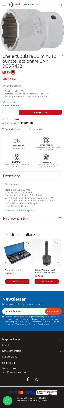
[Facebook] (27, 379)
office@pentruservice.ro (16, 372)
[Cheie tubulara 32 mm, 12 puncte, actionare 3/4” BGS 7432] (32, 30)
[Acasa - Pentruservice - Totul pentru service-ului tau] (23, 4)
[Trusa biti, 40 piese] (17, 253)
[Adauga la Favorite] (27, 243)
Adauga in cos (40, 112)
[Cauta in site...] (54, 4)
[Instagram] (36, 379)
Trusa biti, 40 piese (13, 270)
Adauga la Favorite (13, 129)
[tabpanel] (32, 30)
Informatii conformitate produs (19, 210)
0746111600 (11, 368)
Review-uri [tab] (15, 218)
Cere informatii (36, 129)
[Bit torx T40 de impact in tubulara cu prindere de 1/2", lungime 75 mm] (46, 253)
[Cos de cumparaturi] (60, 4)
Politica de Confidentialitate (40, 324)
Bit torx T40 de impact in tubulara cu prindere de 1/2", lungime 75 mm (45, 271)
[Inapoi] (61, 55)
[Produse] (4, 4)
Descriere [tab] (11, 176)
